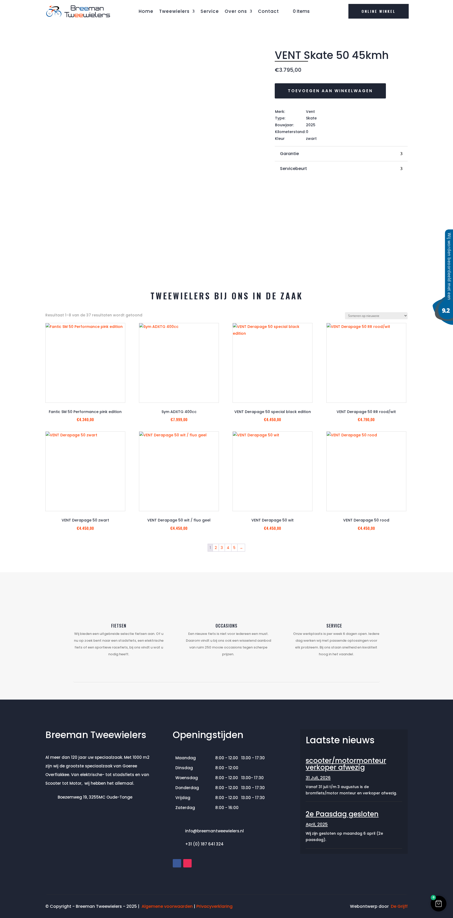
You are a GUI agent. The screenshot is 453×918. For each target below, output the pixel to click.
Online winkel (379, 11)
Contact (268, 11)
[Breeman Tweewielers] (442, 323)
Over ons (236, 11)
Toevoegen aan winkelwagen (330, 91)
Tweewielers (174, 11)
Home (146, 11)
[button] (438, 903)
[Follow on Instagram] (187, 863)
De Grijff (399, 906)
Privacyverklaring (214, 906)
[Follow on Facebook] (177, 863)
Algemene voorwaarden (167, 906)
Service (210, 11)
